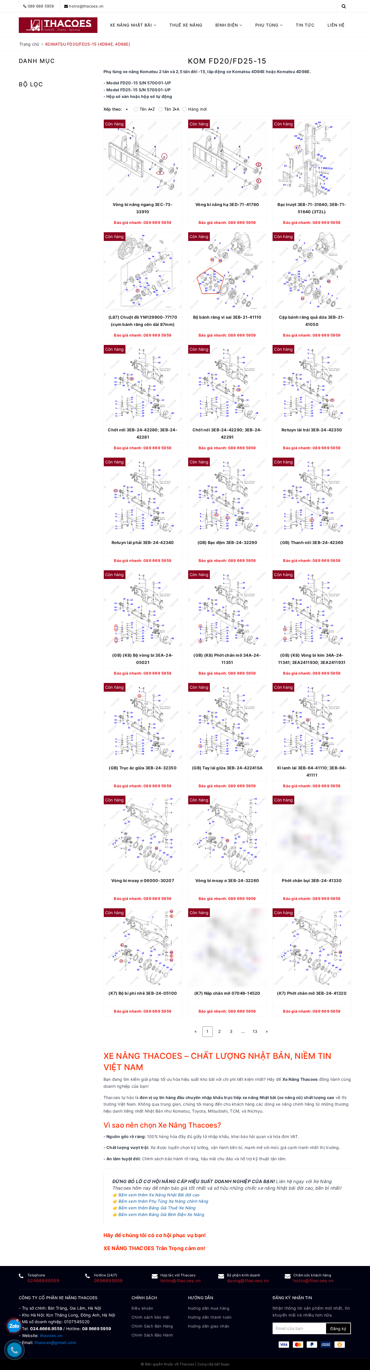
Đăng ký (338, 1328)
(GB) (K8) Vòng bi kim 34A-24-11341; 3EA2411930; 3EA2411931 (311, 659)
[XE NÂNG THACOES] (58, 25)
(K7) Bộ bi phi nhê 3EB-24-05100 (142, 993)
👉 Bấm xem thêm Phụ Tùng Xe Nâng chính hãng (160, 1201)
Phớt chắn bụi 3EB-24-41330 (312, 880)
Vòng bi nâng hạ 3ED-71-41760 (227, 204)
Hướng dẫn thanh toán (210, 1317)
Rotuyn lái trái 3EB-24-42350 (312, 429)
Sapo (225, 1364)
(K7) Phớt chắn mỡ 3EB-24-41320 (312, 993)
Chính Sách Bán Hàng (152, 1326)
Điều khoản (142, 1308)
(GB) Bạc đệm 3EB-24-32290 (227, 542)
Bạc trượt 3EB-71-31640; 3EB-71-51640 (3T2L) (312, 208)
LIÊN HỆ (336, 25)
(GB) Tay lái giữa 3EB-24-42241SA (227, 767)
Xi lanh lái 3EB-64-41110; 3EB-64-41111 (312, 771)
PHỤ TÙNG (267, 25)
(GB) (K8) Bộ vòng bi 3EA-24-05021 (142, 659)
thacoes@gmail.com (55, 1342)
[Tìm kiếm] (344, 6)
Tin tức (305, 25)
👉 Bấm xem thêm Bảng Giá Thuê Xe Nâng (154, 1207)
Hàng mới (197, 109)
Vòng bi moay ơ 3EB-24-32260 (227, 880)
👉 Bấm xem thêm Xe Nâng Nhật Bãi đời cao (156, 1194)
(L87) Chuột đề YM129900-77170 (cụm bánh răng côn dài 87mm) (142, 321)
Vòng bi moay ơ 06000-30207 (142, 880)
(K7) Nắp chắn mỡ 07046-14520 (227, 993)
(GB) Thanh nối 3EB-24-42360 (311, 542)
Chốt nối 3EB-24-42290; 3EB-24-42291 (227, 433)
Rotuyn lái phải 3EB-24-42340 (143, 542)
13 (255, 1031)
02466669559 (43, 1280)
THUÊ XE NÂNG (185, 25)
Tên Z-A (172, 109)
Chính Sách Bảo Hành (152, 1335)
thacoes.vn (51, 1335)
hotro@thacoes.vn (86, 6)
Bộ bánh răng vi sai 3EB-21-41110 (227, 317)
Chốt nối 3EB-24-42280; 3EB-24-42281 (142, 433)
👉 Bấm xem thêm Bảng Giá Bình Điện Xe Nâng (158, 1214)
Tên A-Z (147, 109)
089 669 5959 (41, 6)
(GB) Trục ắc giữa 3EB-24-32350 (143, 767)
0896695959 (108, 1280)
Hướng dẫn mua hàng (208, 1308)
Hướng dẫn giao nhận (209, 1326)
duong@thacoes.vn (248, 1280)
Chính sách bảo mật (151, 1317)
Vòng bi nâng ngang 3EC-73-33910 (143, 208)
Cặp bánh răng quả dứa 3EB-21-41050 (312, 321)
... (243, 1031)
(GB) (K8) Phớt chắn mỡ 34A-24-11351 (227, 659)
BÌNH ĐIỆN (227, 25)
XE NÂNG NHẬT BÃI (131, 25)
